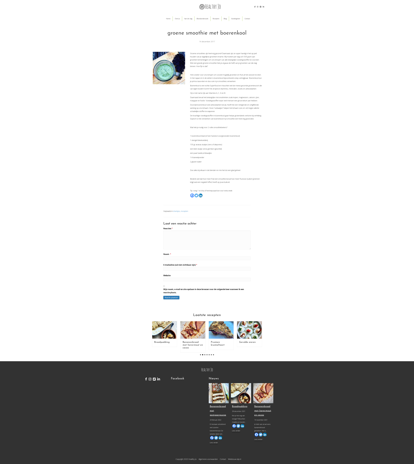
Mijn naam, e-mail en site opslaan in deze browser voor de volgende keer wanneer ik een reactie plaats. (203, 291)
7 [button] (213, 354)
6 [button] (211, 354)
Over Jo (177, 19)
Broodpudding (161, 342)
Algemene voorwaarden (208, 459)
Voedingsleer (235, 19)
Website (167, 275)
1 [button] (200, 354)
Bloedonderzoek (202, 19)
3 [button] (204, 354)
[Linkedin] (200, 195)
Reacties (168, 228)
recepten (184, 211)
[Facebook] (192, 195)
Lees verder (214, 442)
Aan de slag (188, 19)
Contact (247, 19)
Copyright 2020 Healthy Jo (186, 459)
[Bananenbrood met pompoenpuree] (219, 393)
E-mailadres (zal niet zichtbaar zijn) (180, 265)
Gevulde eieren (247, 342)
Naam (167, 254)
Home (168, 19)
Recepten (216, 19)
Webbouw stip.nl (234, 459)
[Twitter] (196, 195)
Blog (225, 19)
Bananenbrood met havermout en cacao (192, 345)
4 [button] (207, 354)
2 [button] (202, 354)
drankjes (176, 211)
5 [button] (209, 354)
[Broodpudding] (241, 393)
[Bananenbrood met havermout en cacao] (263, 393)
